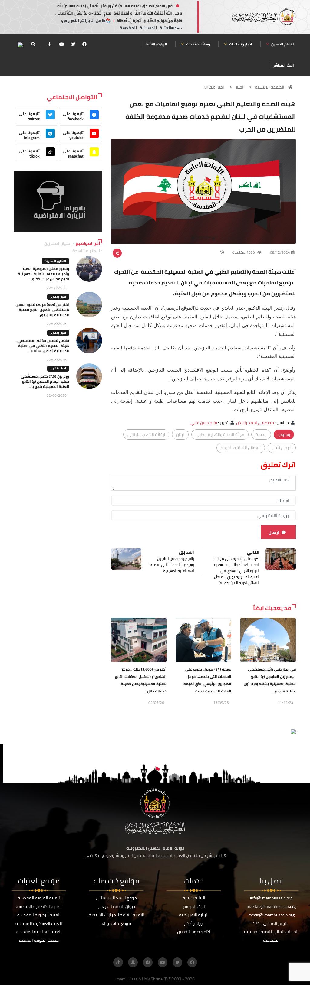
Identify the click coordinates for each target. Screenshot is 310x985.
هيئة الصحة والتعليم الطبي (220, 434)
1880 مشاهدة (244, 252)
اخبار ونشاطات (240, 44)
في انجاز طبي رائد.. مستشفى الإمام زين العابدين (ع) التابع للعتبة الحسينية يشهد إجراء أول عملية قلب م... (270, 680)
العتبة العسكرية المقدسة (38, 923)
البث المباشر (283, 65)
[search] (33, 44)
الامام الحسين (282, 44)
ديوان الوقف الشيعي (116, 906)
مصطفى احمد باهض (255, 423)
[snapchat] (133, 962)
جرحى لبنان (282, 448)
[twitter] (73, 44)
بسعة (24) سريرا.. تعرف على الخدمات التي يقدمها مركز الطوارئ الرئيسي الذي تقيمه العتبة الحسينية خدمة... (207, 680)
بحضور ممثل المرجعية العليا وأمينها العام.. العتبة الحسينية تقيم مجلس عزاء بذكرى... (43, 273)
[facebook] (84, 44)
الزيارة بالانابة (156, 44)
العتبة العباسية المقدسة (38, 932)
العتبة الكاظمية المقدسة (39, 906)
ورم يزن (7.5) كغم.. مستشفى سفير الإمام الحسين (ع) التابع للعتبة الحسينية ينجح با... (45, 381)
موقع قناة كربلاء (116, 923)
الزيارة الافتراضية (194, 915)
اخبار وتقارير (214, 87)
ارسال (274, 532)
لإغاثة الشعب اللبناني (146, 434)
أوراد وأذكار (194, 923)
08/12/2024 (280, 252)
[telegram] (148, 962)
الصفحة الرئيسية (269, 87)
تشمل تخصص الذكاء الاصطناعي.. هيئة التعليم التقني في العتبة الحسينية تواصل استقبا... (42, 345)
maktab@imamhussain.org (271, 906)
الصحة (261, 434)
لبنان (180, 434)
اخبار (239, 87)
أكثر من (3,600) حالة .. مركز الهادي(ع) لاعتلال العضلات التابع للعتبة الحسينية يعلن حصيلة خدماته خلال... (141, 680)
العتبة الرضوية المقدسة (39, 915)
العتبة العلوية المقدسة (39, 898)
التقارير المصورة (55, 261)
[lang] (20, 44)
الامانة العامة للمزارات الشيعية (116, 915)
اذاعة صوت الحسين (193, 932)
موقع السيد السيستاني (116, 898)
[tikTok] (118, 962)
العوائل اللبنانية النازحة (241, 448)
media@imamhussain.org (271, 915)
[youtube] (61, 44)
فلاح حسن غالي (203, 423)
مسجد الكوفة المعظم (39, 940)
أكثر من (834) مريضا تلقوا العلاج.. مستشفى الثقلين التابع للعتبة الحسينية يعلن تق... (42, 309)
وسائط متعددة (197, 44)
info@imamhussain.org (271, 898)
